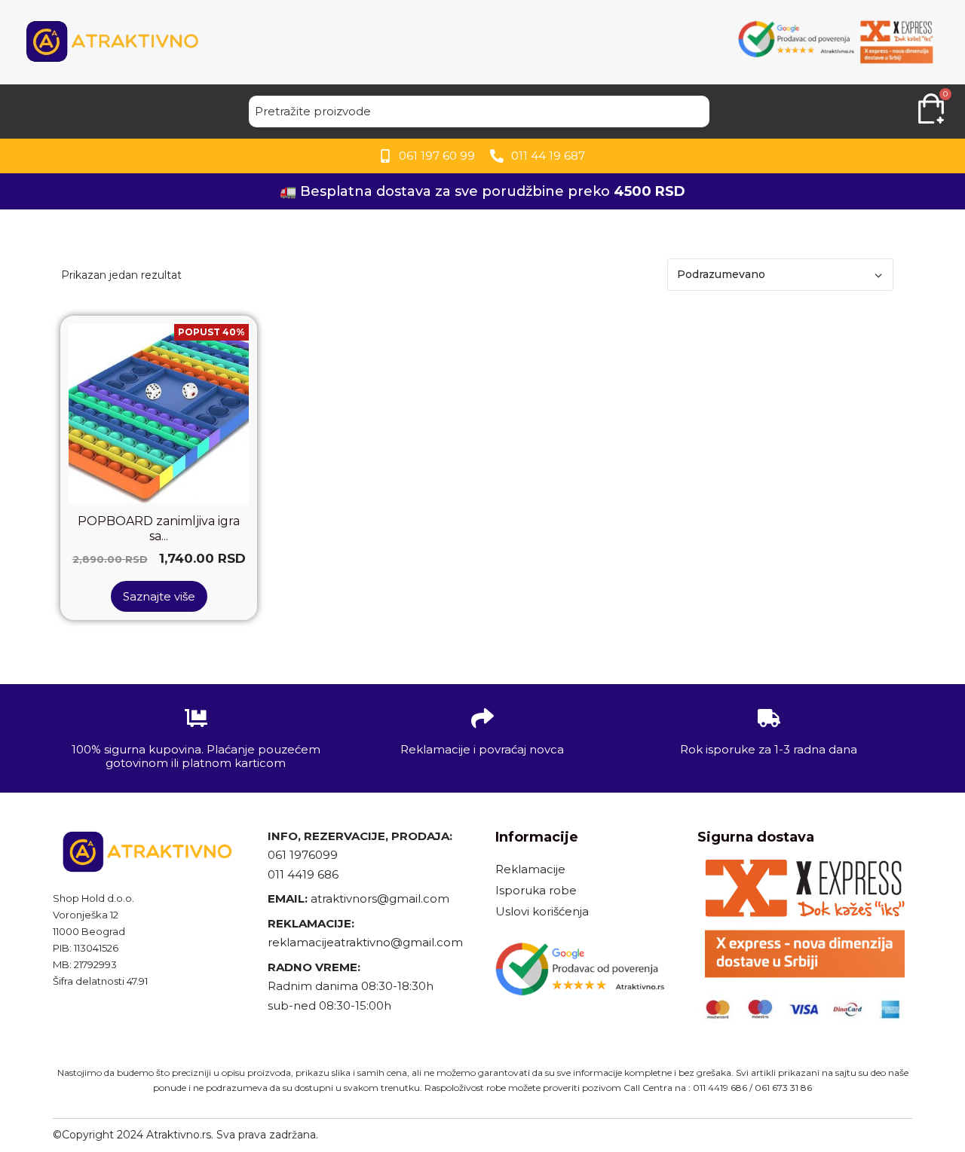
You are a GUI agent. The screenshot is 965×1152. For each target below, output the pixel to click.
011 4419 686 (303, 874)
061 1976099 (303, 855)
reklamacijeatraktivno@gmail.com (365, 942)
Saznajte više (159, 596)
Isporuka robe (536, 890)
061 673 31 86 (783, 1087)
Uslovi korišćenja (542, 911)
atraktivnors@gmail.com (381, 898)
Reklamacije (530, 869)
